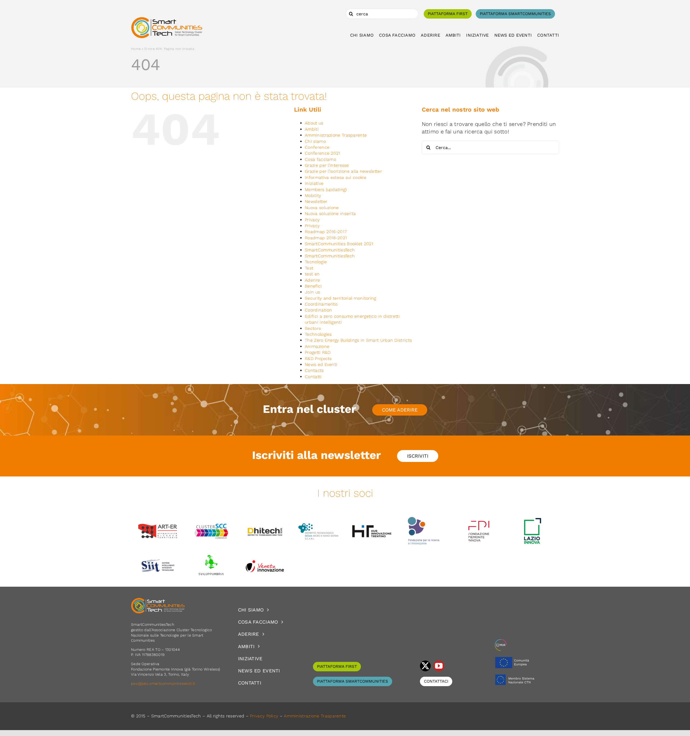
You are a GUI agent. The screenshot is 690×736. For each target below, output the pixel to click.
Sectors (313, 328)
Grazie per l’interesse (327, 165)
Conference (317, 147)
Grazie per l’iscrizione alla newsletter (343, 171)
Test (309, 268)
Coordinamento (321, 304)
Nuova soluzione (322, 207)
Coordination (318, 310)
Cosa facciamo (320, 159)
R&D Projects (318, 358)
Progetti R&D (318, 352)
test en (312, 274)
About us (314, 123)
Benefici (313, 286)
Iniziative (314, 183)
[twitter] (425, 666)
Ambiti (312, 129)
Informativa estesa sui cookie (335, 177)
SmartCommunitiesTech (330, 250)
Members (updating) (326, 189)
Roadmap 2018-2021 (326, 237)
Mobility (313, 195)
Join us (312, 292)
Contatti (313, 376)
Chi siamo (315, 141)
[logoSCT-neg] (158, 600)
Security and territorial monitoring (340, 298)
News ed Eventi (321, 364)
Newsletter (316, 201)
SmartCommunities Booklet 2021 (339, 243)
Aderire (312, 280)
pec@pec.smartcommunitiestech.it (163, 683)
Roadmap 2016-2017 (326, 231)
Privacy (312, 219)
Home (136, 49)
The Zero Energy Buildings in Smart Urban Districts (358, 340)
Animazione (317, 346)
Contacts (314, 370)
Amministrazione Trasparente (336, 135)
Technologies (318, 334)
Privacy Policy (264, 715)
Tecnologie (316, 261)
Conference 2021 (322, 153)
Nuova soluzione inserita (330, 213)
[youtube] (438, 666)
